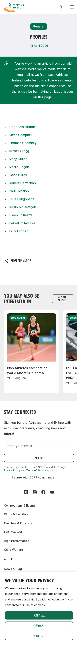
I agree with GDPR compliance (33, 477)
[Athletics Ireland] (14, 7)
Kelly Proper (18, 231)
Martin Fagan (19, 167)
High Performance (16, 540)
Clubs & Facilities (16, 514)
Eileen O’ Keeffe (21, 215)
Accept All (39, 615)
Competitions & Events (20, 505)
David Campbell (20, 135)
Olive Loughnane (21, 199)
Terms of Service (36, 470)
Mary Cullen (18, 159)
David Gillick (18, 175)
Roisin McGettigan (22, 207)
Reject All (39, 636)
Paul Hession (19, 191)
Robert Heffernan (22, 183)
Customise (39, 625)
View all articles (62, 298)
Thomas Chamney (23, 143)
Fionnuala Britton (22, 127)
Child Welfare (13, 549)
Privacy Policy (12, 470)
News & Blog (13, 569)
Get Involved (13, 532)
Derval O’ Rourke (22, 223)
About (8, 559)
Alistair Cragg (19, 151)
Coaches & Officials (18, 523)
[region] (39, 609)
